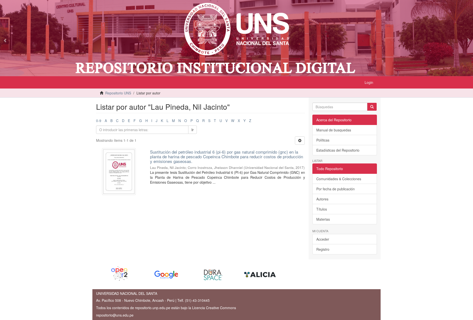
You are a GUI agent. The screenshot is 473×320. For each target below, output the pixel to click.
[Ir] (372, 107)
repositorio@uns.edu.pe (115, 315)
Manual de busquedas (333, 129)
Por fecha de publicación (335, 188)
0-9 (98, 120)
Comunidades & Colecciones (338, 178)
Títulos (321, 209)
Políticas (322, 140)
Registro (322, 249)
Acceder (322, 239)
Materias (323, 219)
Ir (192, 129)
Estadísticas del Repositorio (337, 150)
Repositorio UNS (118, 92)
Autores (322, 198)
